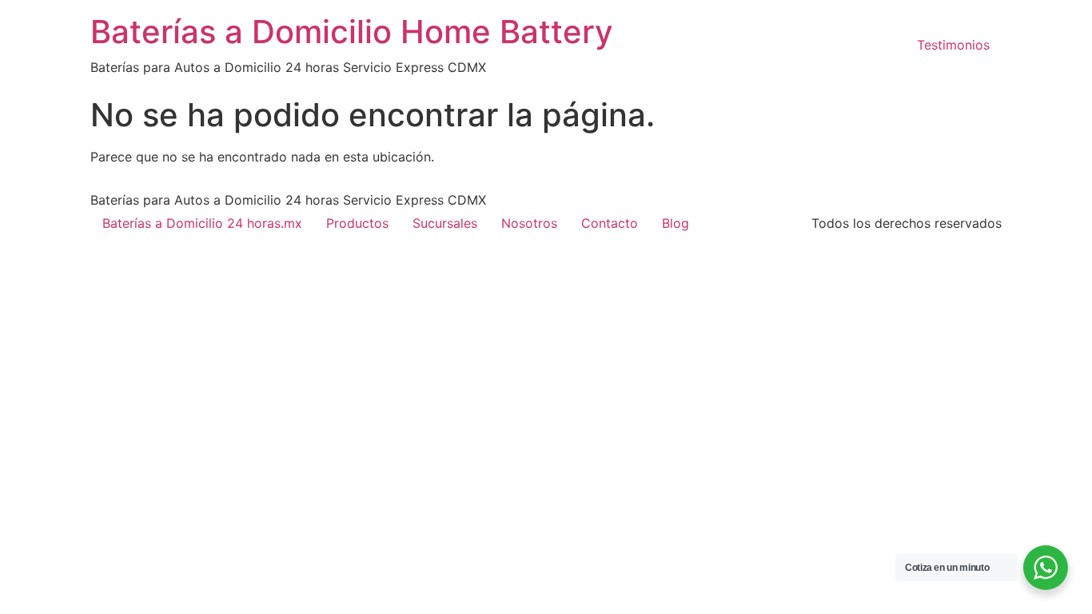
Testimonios (953, 45)
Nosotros (529, 223)
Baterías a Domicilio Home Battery (351, 31)
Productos (357, 223)
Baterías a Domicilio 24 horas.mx (202, 223)
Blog (675, 223)
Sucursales (444, 223)
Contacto (609, 223)
